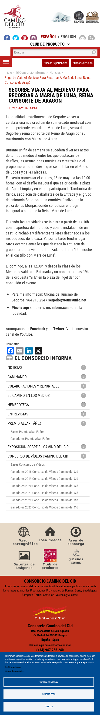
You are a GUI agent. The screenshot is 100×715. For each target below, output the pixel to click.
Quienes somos (76, 561)
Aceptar (49, 706)
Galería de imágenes (24, 566)
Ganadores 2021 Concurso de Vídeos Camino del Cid (44, 493)
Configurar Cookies (49, 682)
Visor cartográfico (24, 542)
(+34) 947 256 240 (50, 649)
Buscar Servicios (83, 63)
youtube (24, 37)
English (68, 36)
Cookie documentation (14, 671)
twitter (15, 37)
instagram (33, 37)
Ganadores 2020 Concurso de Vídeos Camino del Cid (44, 486)
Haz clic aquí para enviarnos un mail (50, 645)
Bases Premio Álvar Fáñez (27, 431)
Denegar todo (48, 694)
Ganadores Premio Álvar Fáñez (30, 438)
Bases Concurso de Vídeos (27, 464)
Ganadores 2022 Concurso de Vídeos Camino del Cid (44, 500)
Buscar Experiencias (55, 63)
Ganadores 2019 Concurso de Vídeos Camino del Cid (44, 478)
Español (49, 36)
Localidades (50, 540)
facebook (7, 37)
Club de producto (50, 566)
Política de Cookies (13, 667)
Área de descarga (75, 542)
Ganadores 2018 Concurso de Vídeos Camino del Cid (44, 471)
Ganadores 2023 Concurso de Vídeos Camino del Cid (44, 507)
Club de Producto (47, 44)
